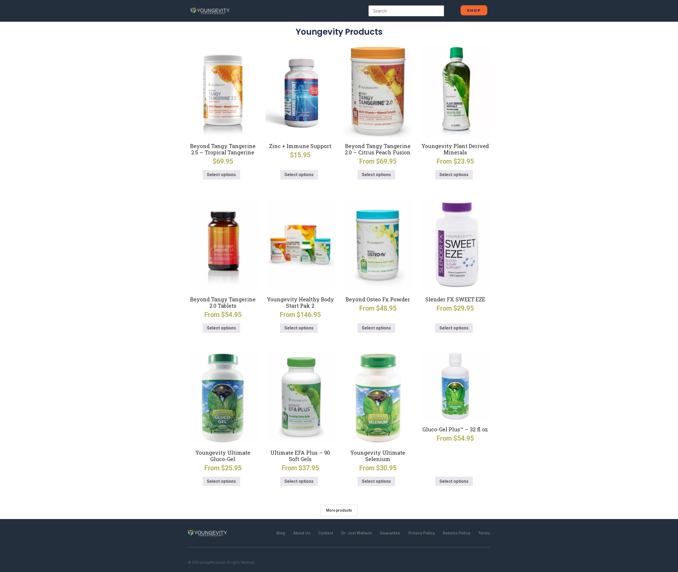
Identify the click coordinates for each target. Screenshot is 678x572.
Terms (484, 533)
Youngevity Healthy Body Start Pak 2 (300, 302)
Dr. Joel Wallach (356, 533)
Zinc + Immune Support (300, 145)
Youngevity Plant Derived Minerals (455, 149)
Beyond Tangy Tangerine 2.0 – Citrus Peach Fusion (378, 149)
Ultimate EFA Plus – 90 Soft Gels (300, 455)
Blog (280, 533)
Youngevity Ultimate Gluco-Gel (222, 455)
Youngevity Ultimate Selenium (377, 455)
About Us (301, 533)
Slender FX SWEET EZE (455, 299)
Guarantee (390, 533)
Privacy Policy (421, 533)
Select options (221, 174)
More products (339, 510)
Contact (325, 533)
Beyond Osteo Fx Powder (378, 299)
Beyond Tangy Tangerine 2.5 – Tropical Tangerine (223, 149)
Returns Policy (456, 533)
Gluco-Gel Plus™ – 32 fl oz (455, 429)
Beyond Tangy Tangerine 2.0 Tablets (223, 302)
